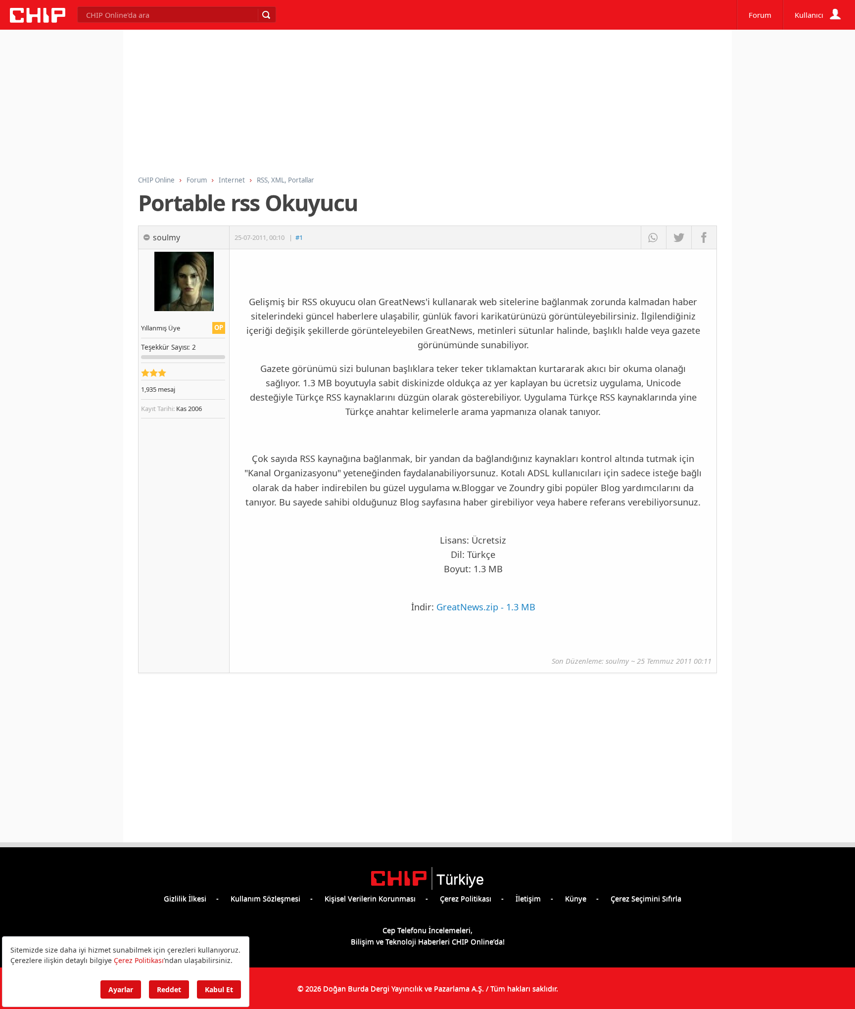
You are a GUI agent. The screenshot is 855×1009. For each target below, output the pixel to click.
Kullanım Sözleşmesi (265, 898)
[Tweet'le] (678, 237)
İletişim (528, 898)
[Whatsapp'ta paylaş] (653, 237)
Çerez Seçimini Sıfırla (646, 898)
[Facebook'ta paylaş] (703, 237)
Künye (575, 898)
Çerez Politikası (465, 898)
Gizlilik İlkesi (185, 898)
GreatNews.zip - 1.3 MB (485, 606)
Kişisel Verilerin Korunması (370, 898)
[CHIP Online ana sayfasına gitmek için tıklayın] (37, 19)
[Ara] (266, 15)
